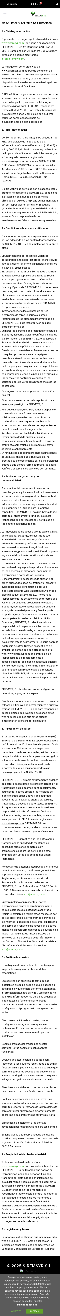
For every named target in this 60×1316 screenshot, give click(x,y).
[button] (56, 4)
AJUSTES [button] (16, 1311)
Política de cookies (27, 1304)
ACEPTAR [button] (34, 1311)
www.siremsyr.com (13, 43)
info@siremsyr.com (13, 58)
